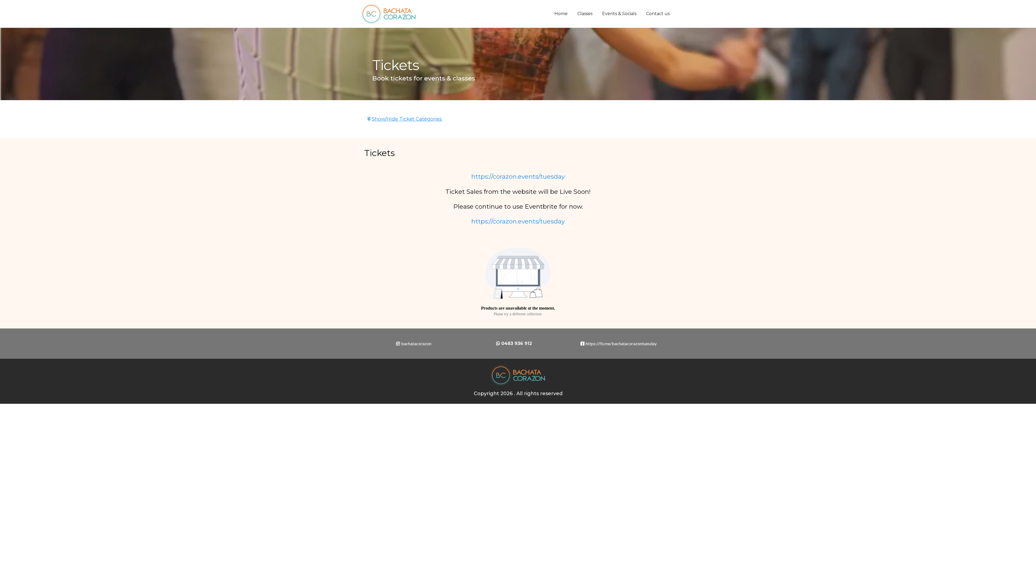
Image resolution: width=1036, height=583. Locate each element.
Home (561, 13)
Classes (584, 13)
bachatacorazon (416, 343)
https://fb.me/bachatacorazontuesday (621, 343)
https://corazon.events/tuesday (518, 176)
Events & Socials (619, 13)
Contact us (658, 13)
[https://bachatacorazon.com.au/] (388, 14)
